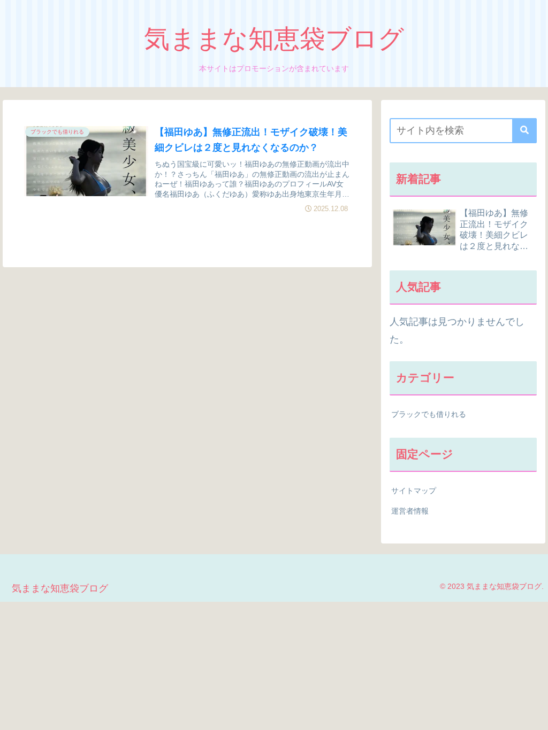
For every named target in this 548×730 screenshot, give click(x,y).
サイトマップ (413, 490)
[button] (524, 130)
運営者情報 (410, 511)
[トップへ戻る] (532, 714)
